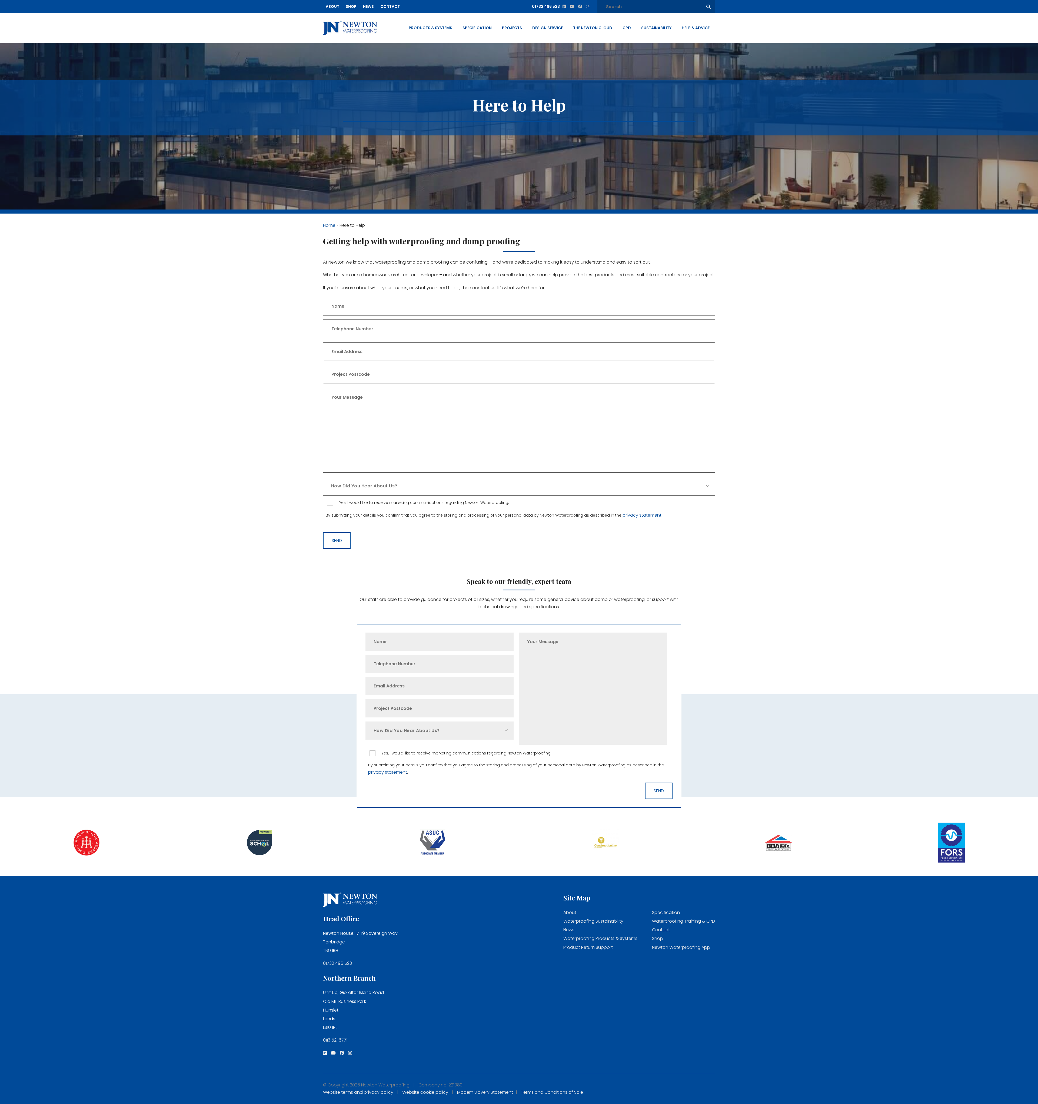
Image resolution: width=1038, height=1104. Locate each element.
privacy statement (642, 515)
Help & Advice (696, 28)
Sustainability (656, 28)
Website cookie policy (425, 1092)
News (368, 6)
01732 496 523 (337, 963)
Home (329, 225)
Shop (351, 6)
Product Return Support (588, 947)
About (332, 6)
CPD (627, 28)
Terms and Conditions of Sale (552, 1092)
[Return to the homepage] (350, 28)
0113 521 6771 (335, 1040)
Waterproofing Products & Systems (600, 938)
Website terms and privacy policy (358, 1092)
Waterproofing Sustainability (593, 921)
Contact (390, 6)
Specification (477, 28)
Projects (512, 28)
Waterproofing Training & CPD (683, 921)
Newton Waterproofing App (681, 947)
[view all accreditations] (86, 843)
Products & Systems (430, 28)
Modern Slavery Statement (485, 1092)
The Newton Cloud (592, 28)
